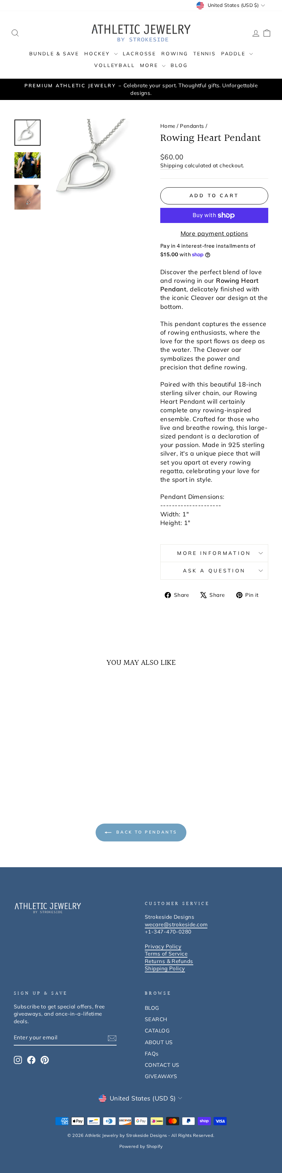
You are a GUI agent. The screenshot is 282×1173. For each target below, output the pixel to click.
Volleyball (114, 65)
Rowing (174, 54)
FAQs (152, 1053)
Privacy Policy (163, 946)
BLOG (152, 1008)
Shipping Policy (165, 968)
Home (167, 126)
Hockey (98, 54)
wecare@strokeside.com (176, 924)
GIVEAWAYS (161, 1076)
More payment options (214, 233)
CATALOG (157, 1030)
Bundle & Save (54, 54)
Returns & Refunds (169, 961)
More (150, 65)
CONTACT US (162, 1065)
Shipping (171, 165)
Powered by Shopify (141, 1146)
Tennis (204, 54)
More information (214, 553)
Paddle (234, 54)
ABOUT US (159, 1042)
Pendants (192, 126)
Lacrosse (139, 54)
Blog (179, 65)
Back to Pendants (145, 832)
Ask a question (214, 571)
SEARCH (156, 1019)
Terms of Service (166, 953)
